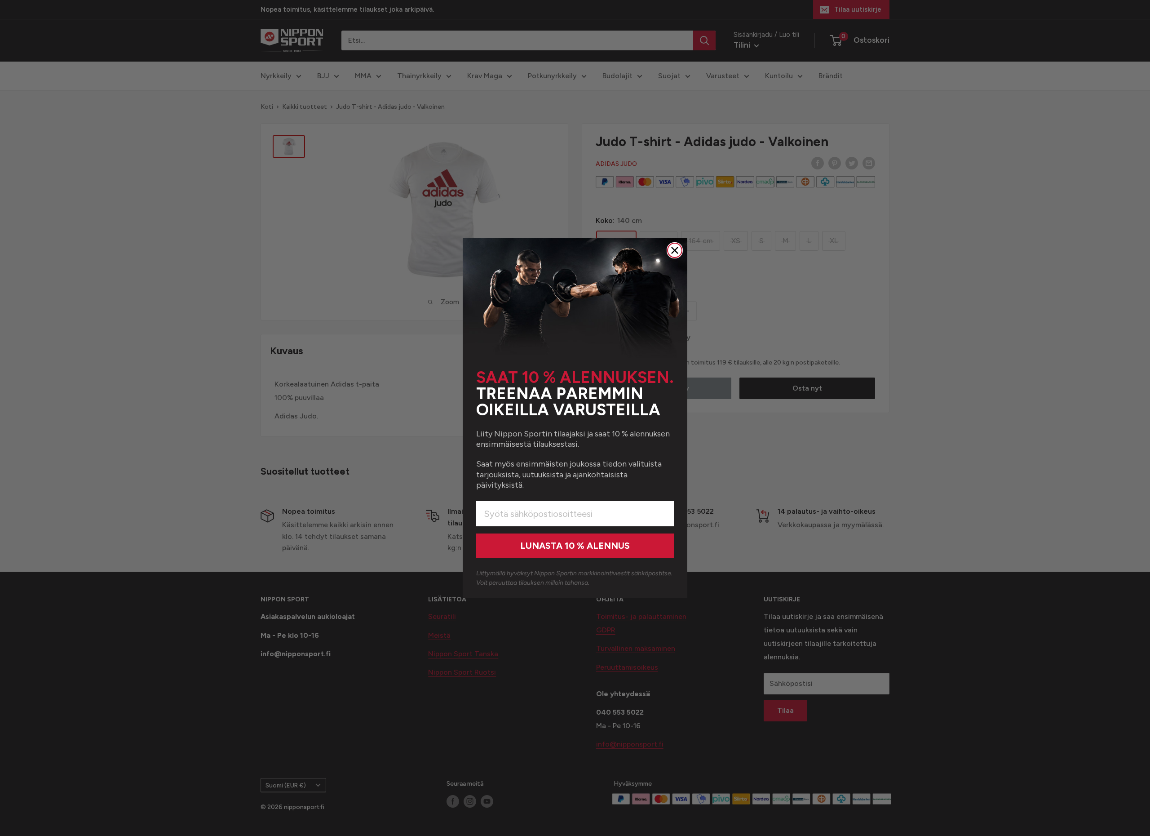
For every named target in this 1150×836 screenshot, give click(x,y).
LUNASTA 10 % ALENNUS (575, 545)
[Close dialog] (675, 250)
